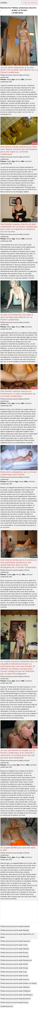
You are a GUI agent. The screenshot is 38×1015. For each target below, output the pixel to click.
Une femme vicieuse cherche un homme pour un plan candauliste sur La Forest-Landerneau (18, 393)
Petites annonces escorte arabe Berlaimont (15, 999)
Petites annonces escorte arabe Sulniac (14, 976)
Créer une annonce (30, 3)
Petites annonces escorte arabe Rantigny (15, 930)
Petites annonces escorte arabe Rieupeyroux (16, 960)
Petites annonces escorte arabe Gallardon (15, 987)
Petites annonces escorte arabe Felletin (14, 964)
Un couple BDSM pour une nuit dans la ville (17, 848)
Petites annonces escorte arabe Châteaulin (15, 991)
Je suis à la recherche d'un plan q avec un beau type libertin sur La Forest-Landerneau (16, 317)
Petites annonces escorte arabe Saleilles (15, 949)
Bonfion (3, 2)
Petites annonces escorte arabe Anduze (14, 1002)
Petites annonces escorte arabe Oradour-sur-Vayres (19, 983)
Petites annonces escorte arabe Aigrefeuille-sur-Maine (17, 935)
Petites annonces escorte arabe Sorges (14, 968)
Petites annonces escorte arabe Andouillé (15, 926)
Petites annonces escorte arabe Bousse (14, 953)
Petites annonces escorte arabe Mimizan (15, 956)
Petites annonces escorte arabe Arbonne (15, 979)
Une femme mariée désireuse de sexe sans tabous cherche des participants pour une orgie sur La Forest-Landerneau (18, 150)
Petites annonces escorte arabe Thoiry (14, 945)
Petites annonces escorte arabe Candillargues (17, 995)
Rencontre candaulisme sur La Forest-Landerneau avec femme (18, 473)
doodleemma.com (7, 1006)
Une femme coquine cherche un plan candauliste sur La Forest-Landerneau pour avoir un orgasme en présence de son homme (18, 228)
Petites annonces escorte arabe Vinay (14, 972)
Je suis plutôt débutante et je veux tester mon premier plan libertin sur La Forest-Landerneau (19, 70)
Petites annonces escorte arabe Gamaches (15, 941)
